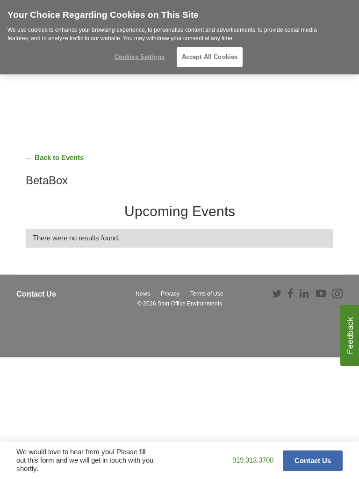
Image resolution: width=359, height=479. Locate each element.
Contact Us (36, 294)
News (143, 293)
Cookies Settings (140, 56)
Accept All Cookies (209, 56)
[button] (349, 335)
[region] (179, 37)
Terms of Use (206, 293)
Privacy (170, 293)
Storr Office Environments (190, 303)
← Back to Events (55, 157)
